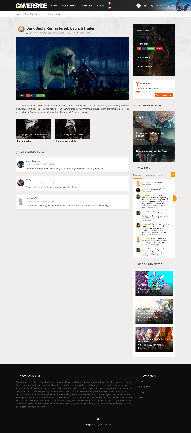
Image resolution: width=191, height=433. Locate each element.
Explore (87, 5)
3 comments (84, 33)
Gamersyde (87, 424)
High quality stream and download (34, 134)
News (54, 5)
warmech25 (31, 198)
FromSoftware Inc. (145, 70)
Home (18, 14)
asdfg (28, 179)
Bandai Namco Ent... (145, 61)
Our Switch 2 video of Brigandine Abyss (149, 312)
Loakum (145, 195)
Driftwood (145, 238)
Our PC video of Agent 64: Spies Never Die (154, 340)
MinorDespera (33, 161)
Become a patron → (164, 95)
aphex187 (145, 189)
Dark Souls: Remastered (31, 105)
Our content (69, 5)
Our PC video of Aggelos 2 (151, 285)
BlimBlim (32, 33)
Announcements (154, 175)
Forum (100, 5)
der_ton (145, 182)
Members (137, 175)
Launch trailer (24, 141)
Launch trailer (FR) (66, 141)
